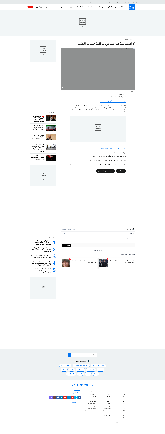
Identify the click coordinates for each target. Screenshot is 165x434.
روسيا (88, 374)
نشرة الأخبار (108, 396)
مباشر (30, 7)
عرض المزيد (93, 391)
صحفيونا (123, 418)
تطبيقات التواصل (107, 408)
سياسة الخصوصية (92, 404)
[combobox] (76, 2)
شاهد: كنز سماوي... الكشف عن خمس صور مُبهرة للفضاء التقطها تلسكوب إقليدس (105, 161)
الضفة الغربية (71, 374)
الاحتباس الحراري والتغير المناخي (105, 171)
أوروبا (115, 7)
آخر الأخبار (122, 7)
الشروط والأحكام (92, 399)
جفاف (64, 370)
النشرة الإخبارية (75, 403)
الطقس (109, 399)
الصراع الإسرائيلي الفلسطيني (81, 366)
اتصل (95, 406)
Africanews (108, 413)
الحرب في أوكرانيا (65, 366)
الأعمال (104, 7)
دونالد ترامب (91, 370)
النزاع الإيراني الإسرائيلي (98, 366)
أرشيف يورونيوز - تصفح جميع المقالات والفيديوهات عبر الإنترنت (119, 422)
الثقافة (87, 7)
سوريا (95, 374)
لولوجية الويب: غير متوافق (90, 411)
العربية (134, 2)
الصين (80, 374)
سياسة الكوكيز (93, 401)
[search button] (67, 2)
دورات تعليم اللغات (107, 415)
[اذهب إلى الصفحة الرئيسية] (132, 7)
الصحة (76, 7)
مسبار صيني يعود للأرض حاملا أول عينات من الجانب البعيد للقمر (109, 156)
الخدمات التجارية (92, 396)
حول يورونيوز (93, 394)
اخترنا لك (52, 113)
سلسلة (126, 39)
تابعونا (109, 404)
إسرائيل (100, 370)
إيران (71, 370)
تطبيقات (109, 406)
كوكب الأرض (121, 171)
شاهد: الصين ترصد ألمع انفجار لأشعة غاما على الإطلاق (112, 165)
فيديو (70, 7)
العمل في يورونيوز (92, 408)
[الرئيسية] (134, 39)
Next (93, 7)
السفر (98, 7)
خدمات (109, 391)
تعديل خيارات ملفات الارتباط (90, 413)
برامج (124, 415)
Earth (81, 7)
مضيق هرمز (80, 370)
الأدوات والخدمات (107, 411)
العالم (110, 7)
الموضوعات (122, 391)
